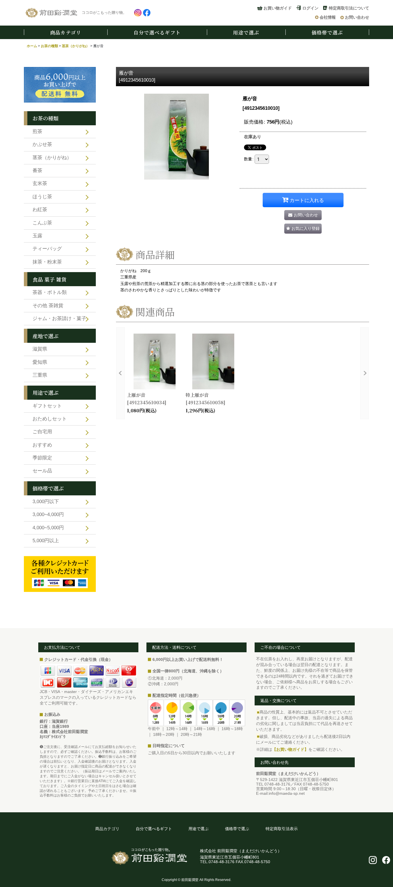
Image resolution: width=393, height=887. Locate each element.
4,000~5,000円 (48, 527)
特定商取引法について (349, 8)
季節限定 (42, 458)
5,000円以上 (46, 540)
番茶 (37, 170)
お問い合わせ (357, 17)
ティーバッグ (47, 248)
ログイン (310, 8)
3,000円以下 (46, 501)
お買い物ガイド (278, 8)
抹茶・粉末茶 (47, 262)
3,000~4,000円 (48, 514)
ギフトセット (47, 406)
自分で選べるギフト (157, 32)
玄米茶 (40, 183)
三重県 (40, 375)
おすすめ (42, 445)
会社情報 (328, 17)
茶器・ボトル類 (50, 292)
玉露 (37, 235)
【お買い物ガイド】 (290, 749)
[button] (303, 229)
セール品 (42, 471)
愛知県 (40, 362)
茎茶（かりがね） (52, 157)
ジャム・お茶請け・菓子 (59, 318)
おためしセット (50, 419)
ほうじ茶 (42, 196)
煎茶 (37, 131)
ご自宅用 (42, 431)
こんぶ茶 (42, 223)
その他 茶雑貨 (48, 305)
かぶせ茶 (42, 144)
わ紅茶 (40, 209)
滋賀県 (40, 349)
